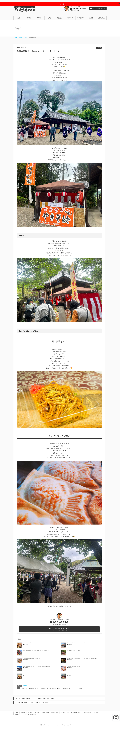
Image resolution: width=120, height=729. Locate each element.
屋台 (38, 688)
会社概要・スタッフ (76, 712)
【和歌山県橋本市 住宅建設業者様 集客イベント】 (31, 658)
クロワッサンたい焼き (63, 688)
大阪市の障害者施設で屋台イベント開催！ (74, 666)
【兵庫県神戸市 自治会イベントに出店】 (74, 650)
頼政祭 (80, 688)
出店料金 (30, 712)
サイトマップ (18, 714)
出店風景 (23, 712)
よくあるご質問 (65, 712)
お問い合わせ (87, 712)
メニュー (37, 712)
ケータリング (53, 688)
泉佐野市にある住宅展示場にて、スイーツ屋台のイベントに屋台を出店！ (35, 698)
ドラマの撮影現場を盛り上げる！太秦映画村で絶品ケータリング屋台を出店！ (36, 650)
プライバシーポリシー (30, 714)
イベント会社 (73, 688)
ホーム (16, 712)
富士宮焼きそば (44, 688)
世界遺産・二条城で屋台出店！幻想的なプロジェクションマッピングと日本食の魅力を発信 (82, 658)
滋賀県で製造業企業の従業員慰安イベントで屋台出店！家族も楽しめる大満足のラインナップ (38, 666)
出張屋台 (32, 688)
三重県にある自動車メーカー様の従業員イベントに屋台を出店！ (32, 702)
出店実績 (99, 47)
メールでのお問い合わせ (98, 8)
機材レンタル (54, 712)
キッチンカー (25, 688)
